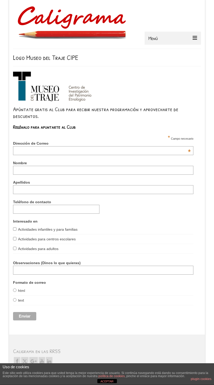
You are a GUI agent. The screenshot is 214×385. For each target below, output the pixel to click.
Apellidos (21, 182)
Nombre (20, 163)
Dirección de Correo (102, 143)
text (21, 300)
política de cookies (111, 376)
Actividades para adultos (38, 249)
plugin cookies (201, 379)
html (21, 290)
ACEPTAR (107, 381)
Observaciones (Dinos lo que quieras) (47, 263)
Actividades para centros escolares (47, 239)
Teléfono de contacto (32, 202)
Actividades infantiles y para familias (48, 229)
